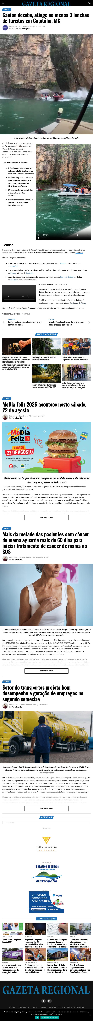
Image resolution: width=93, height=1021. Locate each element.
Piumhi (63, 263)
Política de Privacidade (75, 1007)
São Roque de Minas (78, 303)
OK (37, 1018)
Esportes (52, 1007)
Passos (13, 273)
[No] (90, 1015)
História (12, 1007)
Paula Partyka (17, 418)
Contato (62, 1007)
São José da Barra (67, 277)
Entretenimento (23, 1007)
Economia (43, 1007)
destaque (26, 314)
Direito (34, 1007)
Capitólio (18, 146)
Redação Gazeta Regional (21, 29)
